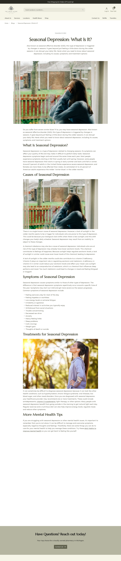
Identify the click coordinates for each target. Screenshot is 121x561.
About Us (8, 18)
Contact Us (95, 18)
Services (17, 18)
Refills (104, 18)
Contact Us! (59, 547)
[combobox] (54, 10)
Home (6, 23)
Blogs (13, 23)
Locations (26, 18)
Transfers (113, 18)
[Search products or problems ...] (83, 10)
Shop (46, 18)
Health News (37, 18)
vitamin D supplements (46, 401)
